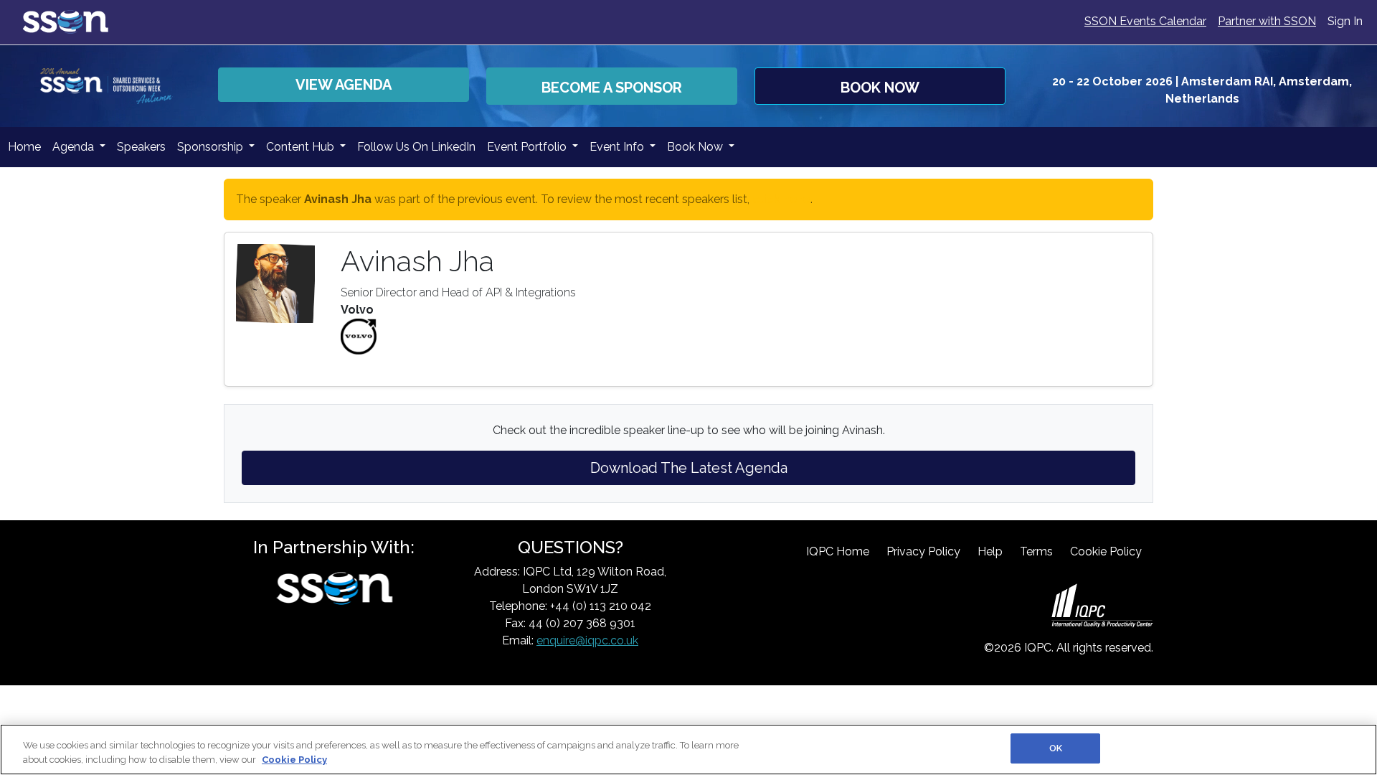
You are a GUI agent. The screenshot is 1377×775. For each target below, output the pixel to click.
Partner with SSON (1267, 21)
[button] (611, 86)
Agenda (74, 147)
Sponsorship (211, 147)
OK (1055, 748)
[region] (688, 749)
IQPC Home (837, 551)
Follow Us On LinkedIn (416, 147)
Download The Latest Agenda (688, 467)
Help (990, 551)
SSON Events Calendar (1145, 21)
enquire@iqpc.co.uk (587, 640)
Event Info (618, 147)
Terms (1036, 551)
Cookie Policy (1106, 551)
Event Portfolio (528, 147)
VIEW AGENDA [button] (343, 84)
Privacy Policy (923, 551)
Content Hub (301, 147)
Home (24, 147)
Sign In (1345, 21)
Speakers (141, 147)
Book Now (696, 147)
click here (781, 199)
